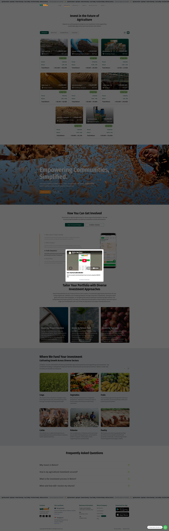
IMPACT (84, 5)
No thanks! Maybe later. (84, 279)
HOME (59, 5)
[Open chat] (165, 527)
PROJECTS (67, 5)
